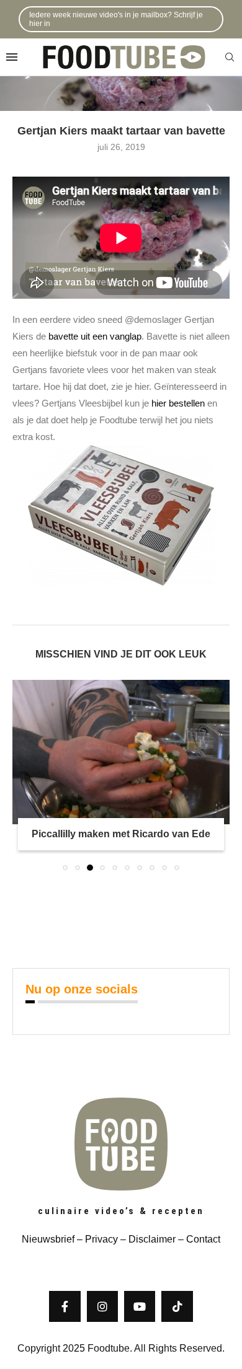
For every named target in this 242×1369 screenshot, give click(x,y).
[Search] (229, 58)
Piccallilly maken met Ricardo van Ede (121, 834)
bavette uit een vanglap (94, 336)
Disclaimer (152, 1239)
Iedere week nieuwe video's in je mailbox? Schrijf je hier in (116, 19)
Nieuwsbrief (48, 1239)
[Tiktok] (176, 1306)
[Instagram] (102, 1306)
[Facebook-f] (64, 1306)
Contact (203, 1239)
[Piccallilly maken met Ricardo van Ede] (121, 752)
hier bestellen (178, 403)
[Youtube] (139, 1306)
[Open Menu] (11, 57)
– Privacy (96, 1239)
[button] (23, 774)
